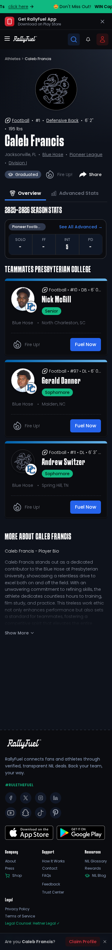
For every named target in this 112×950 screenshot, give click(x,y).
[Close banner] (102, 21)
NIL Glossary (96, 861)
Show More (17, 633)
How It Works (53, 861)
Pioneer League (86, 154)
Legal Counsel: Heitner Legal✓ (32, 923)
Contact (49, 868)
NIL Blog (99, 875)
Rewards (93, 868)
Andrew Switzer (63, 462)
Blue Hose (52, 154)
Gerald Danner (61, 381)
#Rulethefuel (19, 785)
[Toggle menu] (7, 38)
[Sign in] (102, 39)
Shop (17, 875)
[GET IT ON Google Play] (29, 833)
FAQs (46, 875)
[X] (25, 798)
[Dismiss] (104, 941)
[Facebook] (10, 798)
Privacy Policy (17, 909)
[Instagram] (40, 798)
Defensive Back (62, 120)
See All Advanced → (80, 227)
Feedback (51, 884)
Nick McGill (56, 300)
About (10, 861)
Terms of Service (20, 916)
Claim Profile (82, 942)
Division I (18, 163)
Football (20, 120)
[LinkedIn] (55, 798)
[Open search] (74, 39)
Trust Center (53, 892)
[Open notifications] (88, 39)
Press (9, 868)
